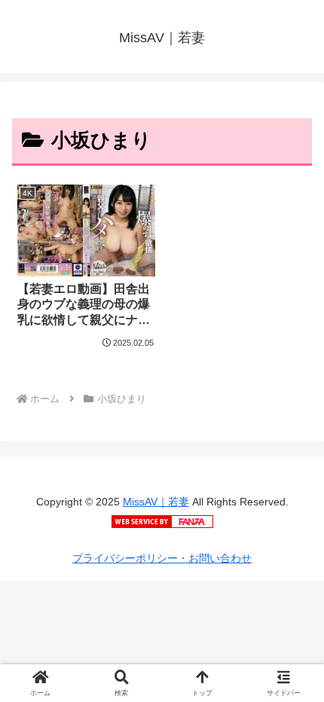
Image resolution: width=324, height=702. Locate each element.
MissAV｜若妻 (156, 502)
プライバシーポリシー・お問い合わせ (162, 558)
